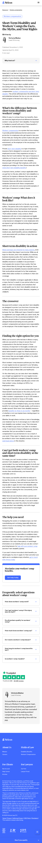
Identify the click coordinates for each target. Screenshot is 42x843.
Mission (4, 752)
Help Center (6, 771)
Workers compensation (16, 10)
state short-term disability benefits (14, 168)
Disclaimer (35, 818)
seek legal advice (8, 441)
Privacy (9, 818)
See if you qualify (21, 840)
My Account (6, 769)
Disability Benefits (26, 752)
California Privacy (17, 818)
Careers (4, 754)
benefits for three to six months (19, 411)
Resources (5, 10)
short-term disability (14, 149)
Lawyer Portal (25, 771)
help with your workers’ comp (27, 546)
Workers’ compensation (10, 131)
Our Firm (23, 769)
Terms (4, 818)
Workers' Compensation (28, 754)
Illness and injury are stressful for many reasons (18, 250)
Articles (4, 774)
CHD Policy (27, 818)
